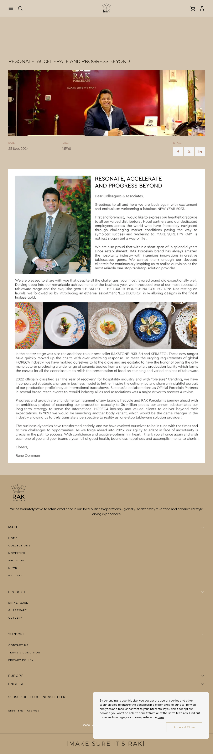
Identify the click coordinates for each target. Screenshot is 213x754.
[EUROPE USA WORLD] (106, 676)
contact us (18, 645)
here (161, 717)
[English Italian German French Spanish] (106, 684)
